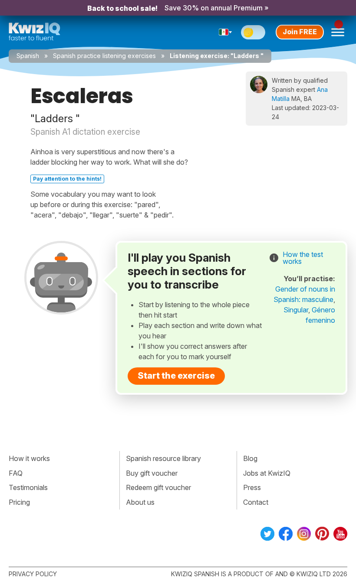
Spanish (27, 55)
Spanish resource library (163, 458)
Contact (255, 502)
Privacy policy (33, 574)
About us (140, 502)
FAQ (16, 473)
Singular (295, 309)
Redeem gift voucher (158, 487)
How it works (29, 458)
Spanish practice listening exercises (104, 55)
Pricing (19, 502)
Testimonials (28, 487)
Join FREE (300, 31)
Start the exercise (176, 375)
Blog (250, 458)
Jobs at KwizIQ (266, 473)
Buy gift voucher (152, 473)
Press (252, 487)
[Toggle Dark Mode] (253, 32)
